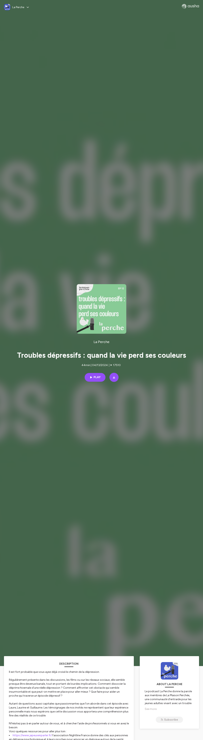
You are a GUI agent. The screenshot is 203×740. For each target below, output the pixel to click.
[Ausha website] (190, 6)
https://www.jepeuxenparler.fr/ (32, 735)
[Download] (114, 377)
